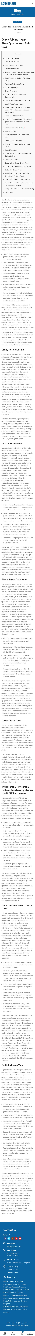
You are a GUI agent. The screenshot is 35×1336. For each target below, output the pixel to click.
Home (13, 14)
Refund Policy (13, 1272)
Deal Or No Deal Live (12, 62)
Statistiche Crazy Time (13, 170)
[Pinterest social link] (20, 1238)
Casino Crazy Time (12, 69)
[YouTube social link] (16, 1238)
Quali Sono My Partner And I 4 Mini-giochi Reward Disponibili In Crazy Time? (18, 121)
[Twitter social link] (8, 1238)
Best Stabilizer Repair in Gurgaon (15, 1307)
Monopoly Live (10, 131)
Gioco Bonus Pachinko (13, 141)
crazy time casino (22, 345)
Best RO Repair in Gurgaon (13, 1293)
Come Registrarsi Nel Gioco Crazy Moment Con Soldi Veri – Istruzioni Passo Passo (17, 109)
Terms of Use (13, 1270)
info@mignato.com (14, 1246)
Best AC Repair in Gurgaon (13, 1281)
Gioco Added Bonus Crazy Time (16, 163)
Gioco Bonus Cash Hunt (14, 65)
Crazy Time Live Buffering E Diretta (18, 166)
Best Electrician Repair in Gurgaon (16, 1298)
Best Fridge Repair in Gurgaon (14, 1287)
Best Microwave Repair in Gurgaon (16, 1290)
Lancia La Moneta (11, 88)
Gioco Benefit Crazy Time (14, 116)
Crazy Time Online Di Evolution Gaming (19, 189)
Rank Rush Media (22, 1325)
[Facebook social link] (5, 1238)
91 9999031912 (12, 1253)
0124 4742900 (12, 1256)
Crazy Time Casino (12, 58)
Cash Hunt (9, 192)
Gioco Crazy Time (11, 160)
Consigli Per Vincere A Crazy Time (17, 100)
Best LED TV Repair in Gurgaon (15, 1295)
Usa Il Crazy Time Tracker (14, 104)
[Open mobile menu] (33, 3)
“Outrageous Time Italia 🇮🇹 (14, 128)
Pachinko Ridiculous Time (14, 84)
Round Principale (11, 150)
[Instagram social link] (12, 1238)
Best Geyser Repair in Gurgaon (14, 1284)
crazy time (20, 14)
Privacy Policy (13, 1267)
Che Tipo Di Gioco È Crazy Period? (18, 179)
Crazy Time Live (11, 91)
